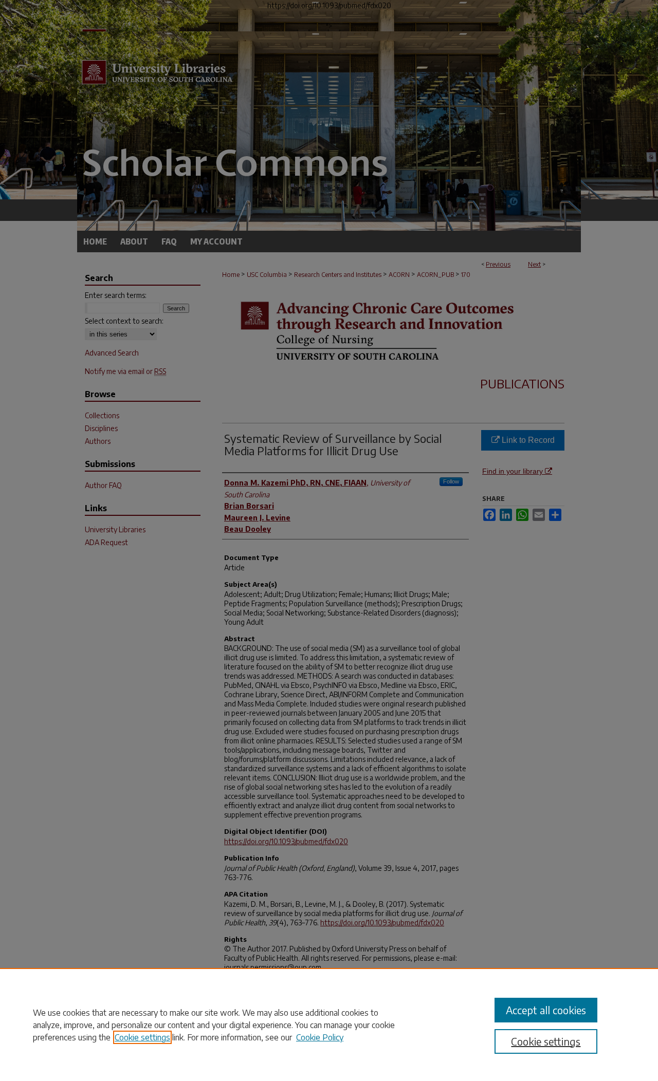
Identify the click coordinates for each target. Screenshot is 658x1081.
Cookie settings (142, 1037)
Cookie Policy (319, 1037)
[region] (329, 1024)
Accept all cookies (546, 1009)
